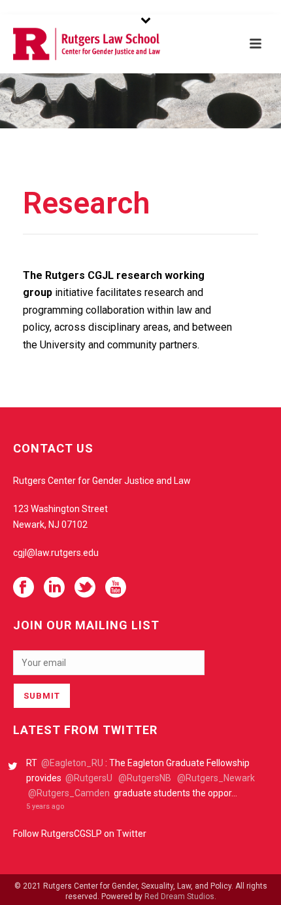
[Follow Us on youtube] (115, 588)
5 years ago (45, 806)
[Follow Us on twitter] (84, 588)
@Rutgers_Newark (216, 778)
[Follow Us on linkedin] (54, 588)
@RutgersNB (144, 778)
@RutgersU (88, 778)
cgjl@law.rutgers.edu (56, 552)
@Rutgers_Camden (69, 793)
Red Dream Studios (179, 896)
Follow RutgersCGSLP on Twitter (79, 833)
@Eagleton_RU (72, 763)
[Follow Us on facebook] (23, 588)
